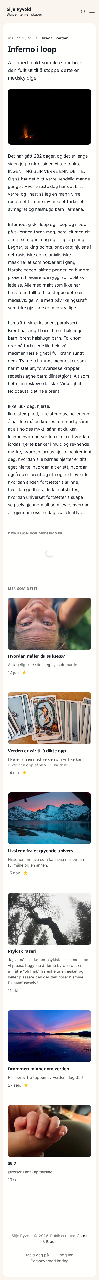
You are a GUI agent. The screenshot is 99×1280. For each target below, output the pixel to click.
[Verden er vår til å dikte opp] (49, 734)
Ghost (82, 1235)
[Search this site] (83, 11)
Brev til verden (55, 38)
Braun (51, 1241)
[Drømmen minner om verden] (49, 1049)
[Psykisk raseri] (49, 943)
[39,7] (49, 1144)
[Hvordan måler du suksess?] (49, 636)
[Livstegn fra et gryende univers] (49, 834)
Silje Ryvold (19, 9)
